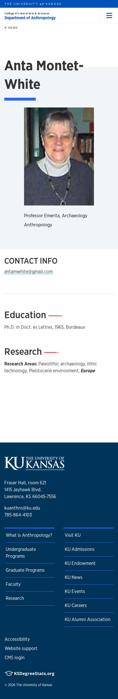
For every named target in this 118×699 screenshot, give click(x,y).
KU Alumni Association (88, 619)
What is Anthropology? (29, 535)
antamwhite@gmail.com (28, 272)
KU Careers (76, 605)
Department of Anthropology (30, 17)
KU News (73, 577)
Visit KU (72, 535)
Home (12, 28)
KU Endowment (80, 563)
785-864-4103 (18, 515)
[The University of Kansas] (34, 468)
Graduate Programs (25, 570)
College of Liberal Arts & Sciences (27, 13)
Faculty (13, 584)
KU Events (75, 591)
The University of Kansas (34, 685)
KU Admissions (80, 549)
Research (15, 598)
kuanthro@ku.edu (22, 508)
